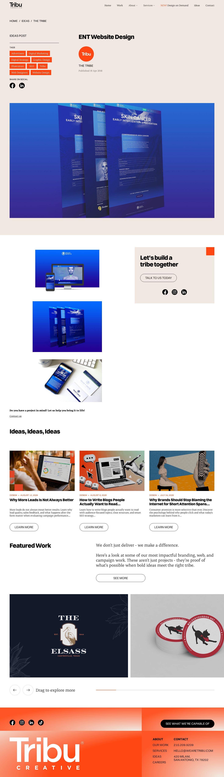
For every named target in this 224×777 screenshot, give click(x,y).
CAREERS (159, 762)
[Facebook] (12, 722)
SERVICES (160, 751)
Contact (210, 5)
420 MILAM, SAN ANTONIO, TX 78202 (191, 758)
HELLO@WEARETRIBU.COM (193, 751)
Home (108, 5)
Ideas (197, 5)
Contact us (15, 416)
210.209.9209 (184, 745)
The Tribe (40, 21)
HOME (14, 20)
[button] (133, 5)
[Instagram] (22, 722)
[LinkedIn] (31, 722)
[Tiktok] (41, 722)
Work (120, 5)
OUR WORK (161, 745)
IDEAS (25, 20)
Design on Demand (174, 5)
